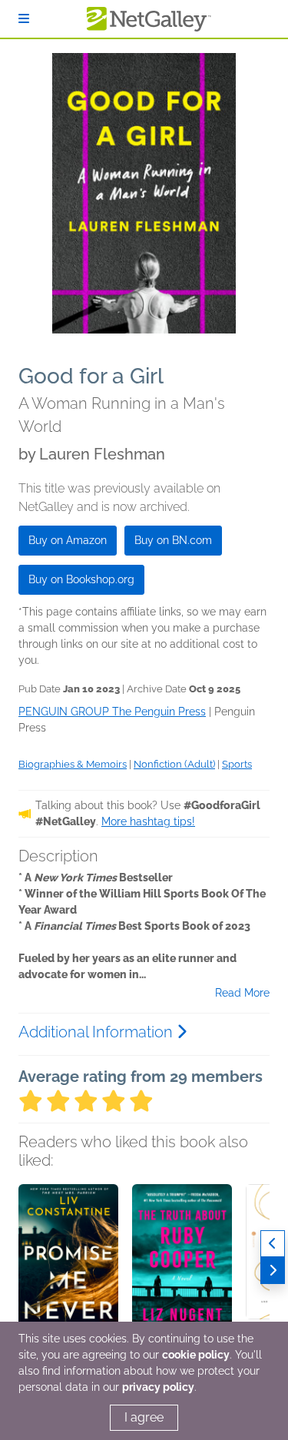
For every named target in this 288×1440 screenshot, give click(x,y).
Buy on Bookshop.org (81, 579)
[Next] (272, 1270)
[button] (68, 1264)
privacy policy (158, 1387)
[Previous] (272, 1243)
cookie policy (196, 1355)
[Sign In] (23, 18)
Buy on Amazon (67, 540)
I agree (144, 1417)
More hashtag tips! (148, 821)
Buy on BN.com (173, 540)
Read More (242, 993)
